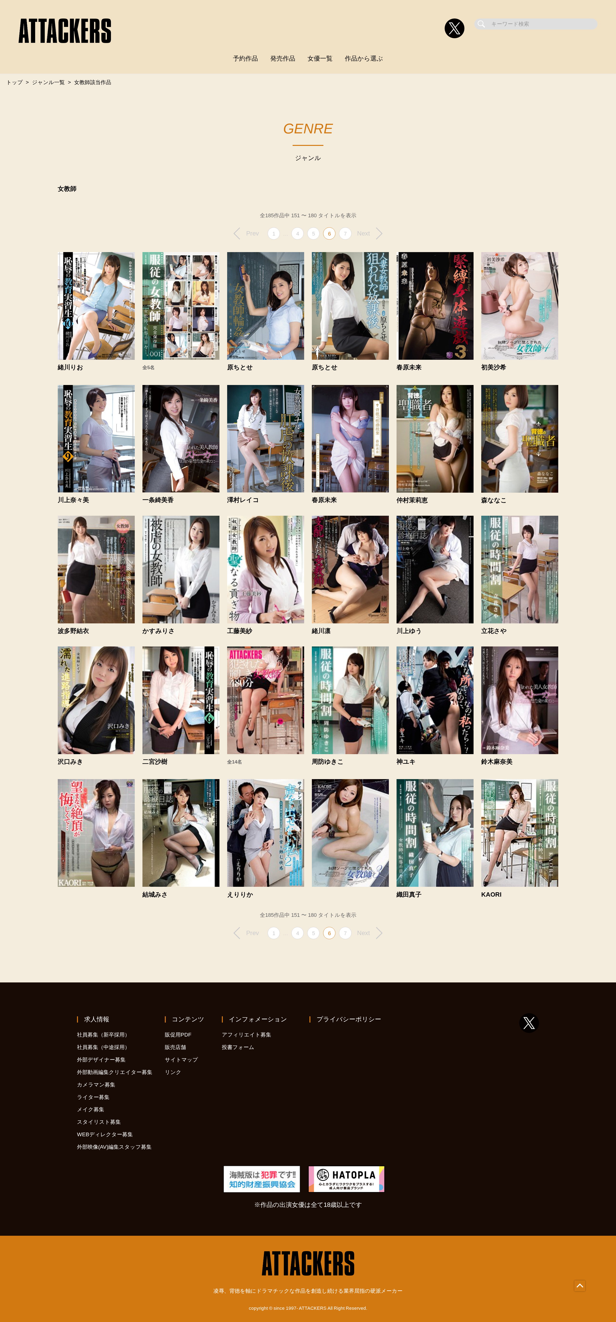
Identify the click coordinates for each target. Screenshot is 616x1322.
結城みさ (155, 895)
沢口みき (70, 762)
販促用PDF (178, 1035)
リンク (173, 1072)
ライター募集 (93, 1097)
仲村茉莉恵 (412, 500)
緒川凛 (321, 631)
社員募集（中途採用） (103, 1047)
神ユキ (406, 762)
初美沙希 (493, 367)
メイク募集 (90, 1109)
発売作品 (282, 58)
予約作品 (245, 58)
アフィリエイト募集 (246, 1035)
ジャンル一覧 (48, 82)
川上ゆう (409, 631)
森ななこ (494, 500)
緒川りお (70, 367)
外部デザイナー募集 (101, 1060)
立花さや (494, 631)
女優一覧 (320, 58)
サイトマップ (181, 1060)
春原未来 (409, 367)
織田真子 (409, 895)
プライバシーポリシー (349, 1019)
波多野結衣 (73, 631)
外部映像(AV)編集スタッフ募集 (114, 1147)
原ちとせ (240, 367)
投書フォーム (238, 1047)
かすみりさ (158, 631)
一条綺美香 (158, 500)
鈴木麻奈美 (497, 762)
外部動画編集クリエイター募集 (114, 1072)
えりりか (240, 895)
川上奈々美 (73, 500)
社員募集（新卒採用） (103, 1035)
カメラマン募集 (96, 1085)
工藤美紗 (239, 631)
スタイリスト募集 (99, 1122)
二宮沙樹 (154, 762)
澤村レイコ (243, 500)
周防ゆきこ (328, 762)
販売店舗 (175, 1047)
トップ (14, 82)
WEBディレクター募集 (105, 1134)
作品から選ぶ (364, 58)
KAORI (491, 895)
